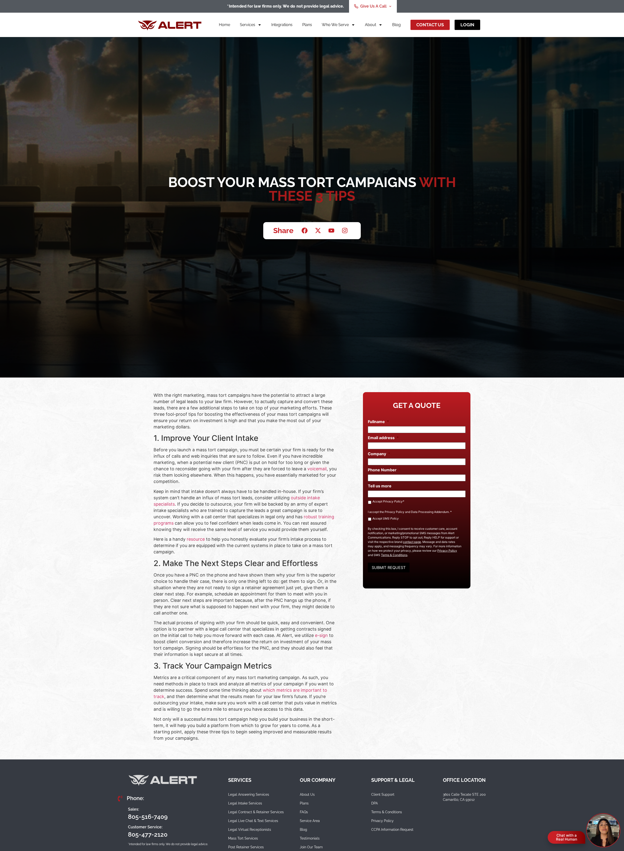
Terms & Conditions (394, 555)
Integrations (281, 24)
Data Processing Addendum (430, 512)
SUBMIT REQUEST (389, 567)
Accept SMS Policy (385, 518)
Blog (396, 24)
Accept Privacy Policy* (388, 501)
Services (247, 24)
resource (196, 539)
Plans (307, 24)
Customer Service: (145, 827)
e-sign (321, 635)
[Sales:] (120, 813)
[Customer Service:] (120, 831)
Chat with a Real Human (566, 837)
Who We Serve (335, 24)
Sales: (133, 809)
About (370, 24)
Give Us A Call (373, 6)
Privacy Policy (394, 512)
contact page (412, 542)
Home (224, 24)
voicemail (317, 468)
